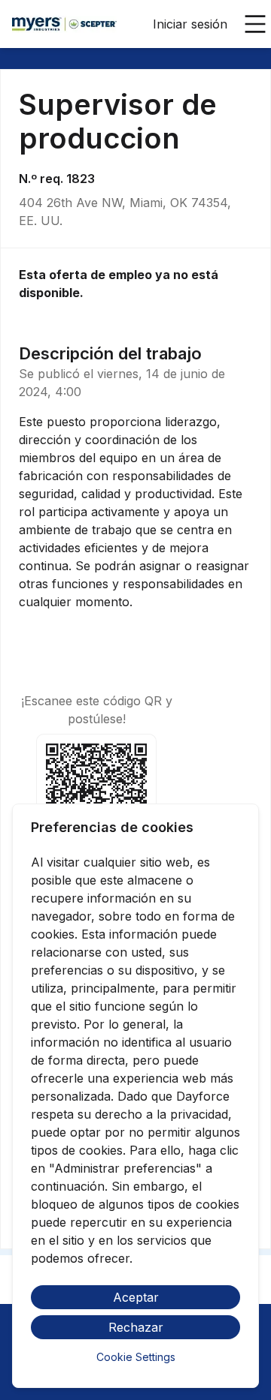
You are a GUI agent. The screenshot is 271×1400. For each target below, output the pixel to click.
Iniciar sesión (190, 24)
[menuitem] (64, 25)
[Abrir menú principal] (255, 24)
